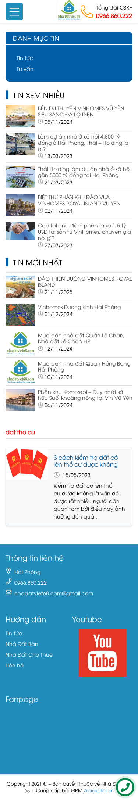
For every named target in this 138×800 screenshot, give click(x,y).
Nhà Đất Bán (22, 643)
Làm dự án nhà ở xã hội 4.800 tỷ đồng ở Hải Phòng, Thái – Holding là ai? (83, 142)
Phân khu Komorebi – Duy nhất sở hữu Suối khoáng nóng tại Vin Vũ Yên (85, 394)
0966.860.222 (114, 15)
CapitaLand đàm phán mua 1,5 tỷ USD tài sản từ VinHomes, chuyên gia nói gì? (84, 231)
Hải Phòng (27, 571)
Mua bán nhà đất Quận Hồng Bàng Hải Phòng (84, 366)
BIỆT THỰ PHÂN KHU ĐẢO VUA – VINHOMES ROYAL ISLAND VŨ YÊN (79, 200)
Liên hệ (15, 664)
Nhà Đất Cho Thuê (29, 654)
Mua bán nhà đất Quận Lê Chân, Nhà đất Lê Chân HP (81, 338)
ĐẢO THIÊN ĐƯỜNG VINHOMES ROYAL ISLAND (85, 281)
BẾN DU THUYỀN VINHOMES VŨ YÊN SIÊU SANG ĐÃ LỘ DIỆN (81, 111)
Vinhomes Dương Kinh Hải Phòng (79, 306)
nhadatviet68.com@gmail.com (53, 592)
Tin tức (25, 57)
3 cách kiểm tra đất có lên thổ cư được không (86, 460)
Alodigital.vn (99, 790)
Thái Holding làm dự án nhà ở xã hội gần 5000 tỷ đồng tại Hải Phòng (84, 171)
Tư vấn (25, 68)
